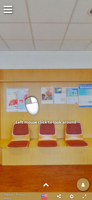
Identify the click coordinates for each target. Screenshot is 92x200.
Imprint (8, 194)
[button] (59, 196)
